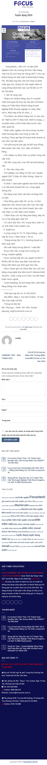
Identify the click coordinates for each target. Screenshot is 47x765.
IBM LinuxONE (10, 505)
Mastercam (21, 505)
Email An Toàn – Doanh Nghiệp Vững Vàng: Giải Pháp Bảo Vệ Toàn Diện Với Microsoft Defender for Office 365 (25, 648)
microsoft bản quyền (20, 513)
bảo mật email (11, 497)
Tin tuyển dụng (23, 12)
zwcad (5, 546)
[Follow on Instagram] (8, 602)
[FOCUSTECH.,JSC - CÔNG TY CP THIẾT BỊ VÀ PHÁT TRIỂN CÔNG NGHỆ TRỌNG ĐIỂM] (23, 4)
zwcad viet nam (12, 550)
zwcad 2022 (22, 546)
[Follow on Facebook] (4, 602)
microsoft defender (33, 513)
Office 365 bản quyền (29, 516)
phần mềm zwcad (31, 528)
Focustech (37, 497)
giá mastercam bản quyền (13, 501)
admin (32, 21)
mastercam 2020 (35, 506)
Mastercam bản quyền (32, 509)
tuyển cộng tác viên (10, 535)
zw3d (40, 542)
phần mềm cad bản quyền (24, 524)
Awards (4, 497)
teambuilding (32, 532)
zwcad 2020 (14, 546)
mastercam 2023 (16, 509)
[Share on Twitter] (19, 319)
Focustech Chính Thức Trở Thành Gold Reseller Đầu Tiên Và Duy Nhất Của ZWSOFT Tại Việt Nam (26, 460)
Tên (4, 399)
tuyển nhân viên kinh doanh (19, 542)
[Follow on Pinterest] (20, 602)
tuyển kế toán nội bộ (16, 539)
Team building (22, 532)
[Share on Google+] (32, 319)
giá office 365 (30, 501)
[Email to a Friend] (23, 319)
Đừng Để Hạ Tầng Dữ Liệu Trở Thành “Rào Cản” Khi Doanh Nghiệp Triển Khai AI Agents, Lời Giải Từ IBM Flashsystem (26, 480)
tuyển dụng (22, 535)
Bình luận (6, 380)
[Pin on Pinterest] (28, 319)
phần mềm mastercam (13, 528)
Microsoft (7, 512)
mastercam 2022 (6, 509)
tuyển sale (34, 542)
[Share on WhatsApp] (11, 319)
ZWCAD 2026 (30, 546)
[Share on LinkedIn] (36, 319)
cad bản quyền (22, 497)
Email (4, 410)
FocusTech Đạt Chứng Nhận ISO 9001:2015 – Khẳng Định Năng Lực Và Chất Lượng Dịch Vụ (26, 470)
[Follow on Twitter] (12, 602)
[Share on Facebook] (15, 319)
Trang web (6, 421)
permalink (23, 329)
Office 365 (15, 516)
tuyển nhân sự (27, 539)
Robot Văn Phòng (9, 531)
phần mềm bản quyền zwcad (20, 520)
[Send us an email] (16, 602)
